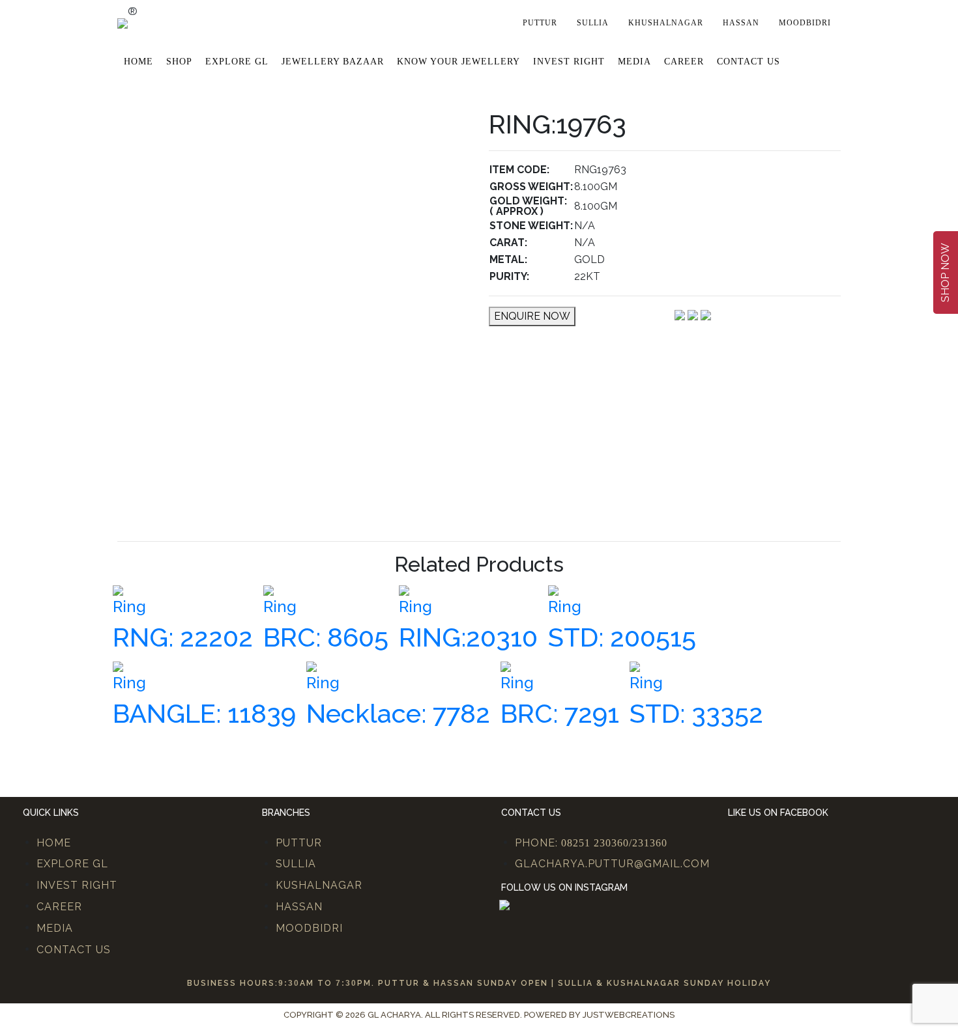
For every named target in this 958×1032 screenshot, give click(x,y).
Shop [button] (179, 61)
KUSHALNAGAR (319, 885)
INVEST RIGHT (76, 885)
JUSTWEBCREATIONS (629, 1015)
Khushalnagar (665, 22)
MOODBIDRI (309, 928)
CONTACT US (73, 949)
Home (138, 61)
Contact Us (748, 61)
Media (634, 61)
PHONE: (591, 843)
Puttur (540, 22)
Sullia (593, 22)
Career (684, 61)
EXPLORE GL (237, 61)
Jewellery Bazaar (333, 61)
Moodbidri (805, 22)
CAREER (59, 906)
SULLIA (296, 864)
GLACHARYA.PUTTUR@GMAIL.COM (612, 864)
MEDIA (54, 928)
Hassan (741, 22)
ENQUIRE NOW (532, 316)
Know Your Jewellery (458, 61)
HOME (53, 843)
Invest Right (569, 61)
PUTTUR (299, 843)
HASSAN (299, 906)
